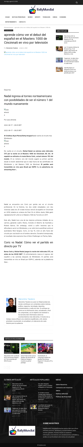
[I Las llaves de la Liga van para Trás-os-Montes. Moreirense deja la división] (33, 406)
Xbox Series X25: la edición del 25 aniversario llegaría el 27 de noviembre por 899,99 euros (71, 39)
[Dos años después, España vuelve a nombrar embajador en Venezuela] (33, 385)
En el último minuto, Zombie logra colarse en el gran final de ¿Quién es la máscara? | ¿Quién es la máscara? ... (45, 396)
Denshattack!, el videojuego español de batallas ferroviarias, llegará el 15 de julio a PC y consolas (45, 359)
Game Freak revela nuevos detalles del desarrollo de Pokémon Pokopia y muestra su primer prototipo (28, 359)
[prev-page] (5, 367)
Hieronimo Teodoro (12, 48)
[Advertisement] (28, 73)
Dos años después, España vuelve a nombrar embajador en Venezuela (45, 385)
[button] (76, 2)
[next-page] (8, 367)
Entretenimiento (8, 27)
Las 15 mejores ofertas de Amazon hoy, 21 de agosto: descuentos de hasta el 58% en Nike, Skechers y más (71, 50)
